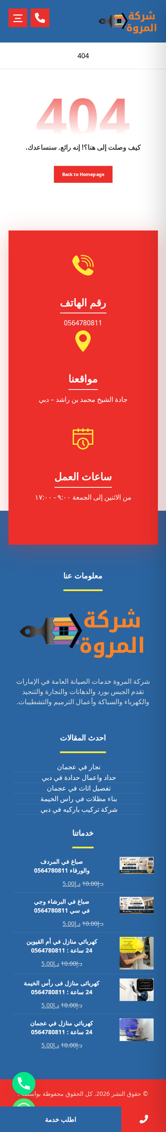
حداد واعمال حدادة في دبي (79, 777)
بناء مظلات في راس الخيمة (78, 798)
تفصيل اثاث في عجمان (79, 788)
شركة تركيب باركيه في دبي (78, 809)
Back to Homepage (83, 174)
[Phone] (23, 1083)
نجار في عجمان (78, 766)
